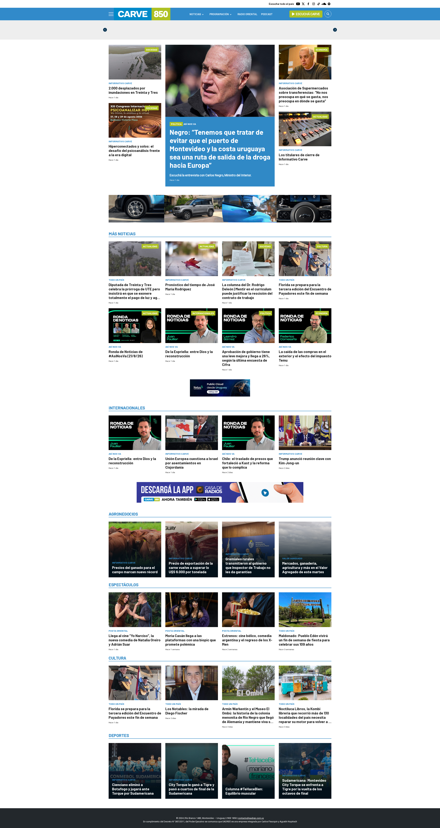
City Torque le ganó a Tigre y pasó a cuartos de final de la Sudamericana (191, 788)
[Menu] (111, 14)
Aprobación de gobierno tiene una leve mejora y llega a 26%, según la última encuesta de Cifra (246, 358)
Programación (219, 14)
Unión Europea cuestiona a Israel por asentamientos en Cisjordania (191, 462)
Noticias (195, 14)
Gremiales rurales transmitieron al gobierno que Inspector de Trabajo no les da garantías (248, 565)
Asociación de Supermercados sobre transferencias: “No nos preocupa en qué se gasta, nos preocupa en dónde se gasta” (303, 94)
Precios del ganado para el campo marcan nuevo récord (135, 569)
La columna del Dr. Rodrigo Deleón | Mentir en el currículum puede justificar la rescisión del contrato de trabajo (247, 291)
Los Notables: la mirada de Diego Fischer (186, 711)
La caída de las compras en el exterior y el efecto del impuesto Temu (305, 355)
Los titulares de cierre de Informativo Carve (299, 157)
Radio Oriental (247, 14)
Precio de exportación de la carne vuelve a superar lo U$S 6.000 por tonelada (191, 567)
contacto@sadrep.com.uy (251, 818)
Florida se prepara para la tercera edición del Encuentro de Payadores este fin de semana (305, 288)
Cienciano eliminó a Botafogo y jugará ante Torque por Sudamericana (133, 788)
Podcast (267, 14)
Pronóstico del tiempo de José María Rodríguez (190, 286)
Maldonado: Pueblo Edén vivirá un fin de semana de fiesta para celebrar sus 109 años (304, 639)
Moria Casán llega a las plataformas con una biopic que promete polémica (190, 639)
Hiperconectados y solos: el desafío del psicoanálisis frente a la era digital (134, 150)
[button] (335, 30)
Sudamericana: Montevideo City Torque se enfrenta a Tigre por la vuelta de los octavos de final (304, 786)
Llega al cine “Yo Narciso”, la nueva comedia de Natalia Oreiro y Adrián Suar (135, 639)
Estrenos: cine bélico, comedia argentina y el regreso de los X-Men (247, 639)
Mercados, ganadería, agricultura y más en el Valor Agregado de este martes (305, 567)
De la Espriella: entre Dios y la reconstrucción (189, 353)
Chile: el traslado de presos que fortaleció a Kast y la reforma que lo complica (247, 462)
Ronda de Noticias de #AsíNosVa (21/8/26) (126, 353)
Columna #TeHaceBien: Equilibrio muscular (244, 791)
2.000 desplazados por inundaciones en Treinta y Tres (133, 90)
